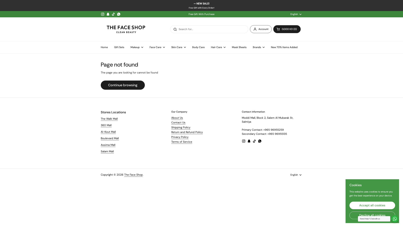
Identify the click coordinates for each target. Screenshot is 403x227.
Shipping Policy (180, 127)
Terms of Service (181, 141)
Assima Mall (108, 145)
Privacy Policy (179, 137)
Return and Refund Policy (187, 132)
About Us (177, 117)
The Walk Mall (109, 118)
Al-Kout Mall (108, 132)
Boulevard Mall (110, 138)
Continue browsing (122, 85)
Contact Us (178, 122)
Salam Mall (107, 151)
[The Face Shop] (126, 29)
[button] (287, 29)
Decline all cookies (372, 215)
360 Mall (106, 125)
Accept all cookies (372, 205)
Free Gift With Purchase (201, 14)
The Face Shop (133, 174)
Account (263, 29)
